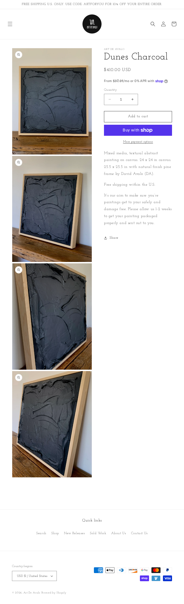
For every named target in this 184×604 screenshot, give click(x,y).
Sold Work (98, 533)
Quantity (110, 89)
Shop (55, 533)
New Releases (74, 533)
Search (41, 533)
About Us (118, 533)
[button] (10, 24)
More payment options (138, 141)
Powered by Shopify (54, 593)
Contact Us (139, 533)
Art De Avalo (31, 593)
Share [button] (113, 238)
